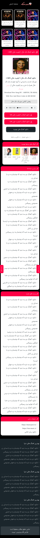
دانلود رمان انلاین (30, 432)
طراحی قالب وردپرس (22, 532)
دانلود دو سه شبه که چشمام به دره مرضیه (21, 206)
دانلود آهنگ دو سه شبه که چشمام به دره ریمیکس (20, 451)
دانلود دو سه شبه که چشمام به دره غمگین (21, 286)
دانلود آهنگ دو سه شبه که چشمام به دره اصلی (19, 188)
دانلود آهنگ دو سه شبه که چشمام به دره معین (19, 257)
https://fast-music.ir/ (29, 428)
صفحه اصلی (13, 4)
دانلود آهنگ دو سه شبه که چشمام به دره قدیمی (19, 282)
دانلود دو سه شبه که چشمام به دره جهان (22, 239)
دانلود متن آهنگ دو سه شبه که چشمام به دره (20, 210)
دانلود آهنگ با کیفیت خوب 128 (20, 121)
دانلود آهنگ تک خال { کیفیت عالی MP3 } (21, 52)
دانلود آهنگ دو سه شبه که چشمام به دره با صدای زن (19, 448)
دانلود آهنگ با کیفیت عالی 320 (20, 115)
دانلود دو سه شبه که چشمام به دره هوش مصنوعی (21, 459)
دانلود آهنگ (25, 137)
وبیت (13, 532)
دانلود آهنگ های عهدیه (20, 129)
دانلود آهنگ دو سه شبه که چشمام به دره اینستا (19, 221)
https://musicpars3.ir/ (28, 424)
